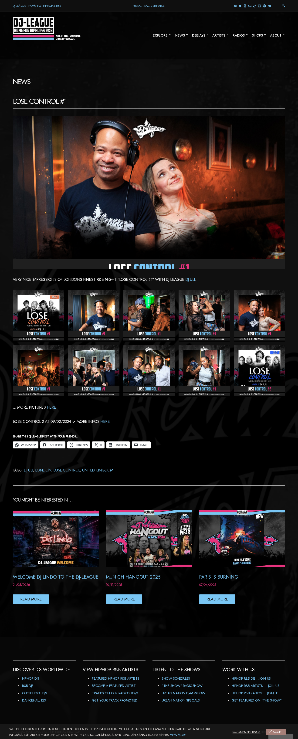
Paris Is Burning (218, 577)
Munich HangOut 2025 (133, 577)
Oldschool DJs (34, 693)
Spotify (264, 5)
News (180, 35)
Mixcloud (249, 5)
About (275, 35)
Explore (160, 35)
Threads (244, 5)
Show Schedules (176, 678)
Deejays (198, 35)
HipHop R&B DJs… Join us (251, 678)
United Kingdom (97, 470)
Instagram (235, 5)
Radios (239, 35)
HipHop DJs (30, 678)
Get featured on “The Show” (256, 700)
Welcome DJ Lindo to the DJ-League (55, 577)
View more (178, 734)
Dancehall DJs (34, 700)
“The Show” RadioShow (182, 685)
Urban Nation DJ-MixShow (183, 693)
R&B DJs (28, 685)
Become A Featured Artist (113, 685)
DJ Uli (190, 279)
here (51, 407)
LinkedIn (269, 5)
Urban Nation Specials (181, 700)
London (43, 470)
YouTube (259, 5)
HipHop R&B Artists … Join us (255, 685)
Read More (31, 599)
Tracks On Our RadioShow (115, 693)
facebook (239, 5)
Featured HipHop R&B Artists (115, 678)
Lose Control (66, 470)
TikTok (254, 5)
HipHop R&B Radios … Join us (255, 693)
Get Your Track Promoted (114, 700)
